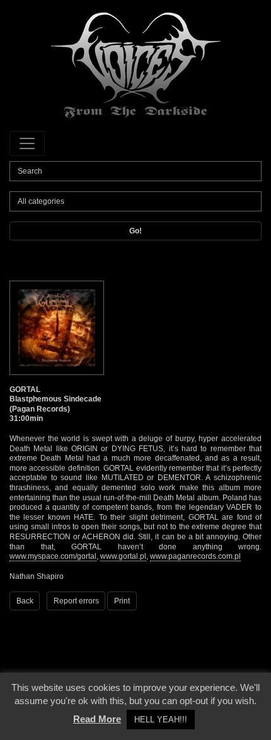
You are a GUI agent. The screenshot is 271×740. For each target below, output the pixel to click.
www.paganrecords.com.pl (195, 556)
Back (24, 601)
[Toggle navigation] (27, 143)
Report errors (76, 601)
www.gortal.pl (123, 556)
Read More (97, 719)
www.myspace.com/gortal (52, 556)
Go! (135, 231)
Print (122, 601)
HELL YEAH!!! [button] (160, 719)
